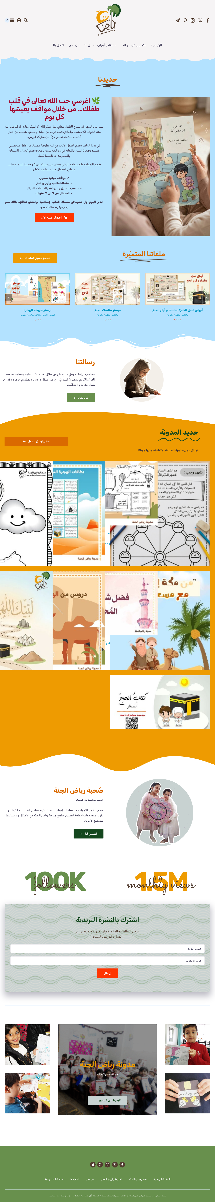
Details (166, 289)
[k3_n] (27, 1074)
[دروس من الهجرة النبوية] (55, 621)
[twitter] (200, 20)
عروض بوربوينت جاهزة (101, 314)
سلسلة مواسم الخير (109, 543)
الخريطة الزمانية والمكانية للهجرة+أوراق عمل (177, 310)
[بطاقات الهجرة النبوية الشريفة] (55, 511)
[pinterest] (185, 20)
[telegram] (178, 20)
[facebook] (208, 20)
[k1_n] (27, 1026)
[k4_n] (187, 1074)
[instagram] (193, 20)
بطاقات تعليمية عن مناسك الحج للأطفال (37, 310)
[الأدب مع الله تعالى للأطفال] (161, 98)
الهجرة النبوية (188, 314)
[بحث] (26, 20)
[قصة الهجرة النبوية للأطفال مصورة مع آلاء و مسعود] (160, 642)
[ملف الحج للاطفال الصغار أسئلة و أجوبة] (160, 703)
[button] (206, 297)
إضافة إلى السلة (186, 289)
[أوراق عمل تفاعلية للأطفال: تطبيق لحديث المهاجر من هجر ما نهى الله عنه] (108, 493)
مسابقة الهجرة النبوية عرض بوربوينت (107, 310)
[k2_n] (187, 1026)
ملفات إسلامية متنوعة (170, 314)
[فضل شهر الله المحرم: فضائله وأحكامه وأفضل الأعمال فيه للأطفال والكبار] (108, 603)
